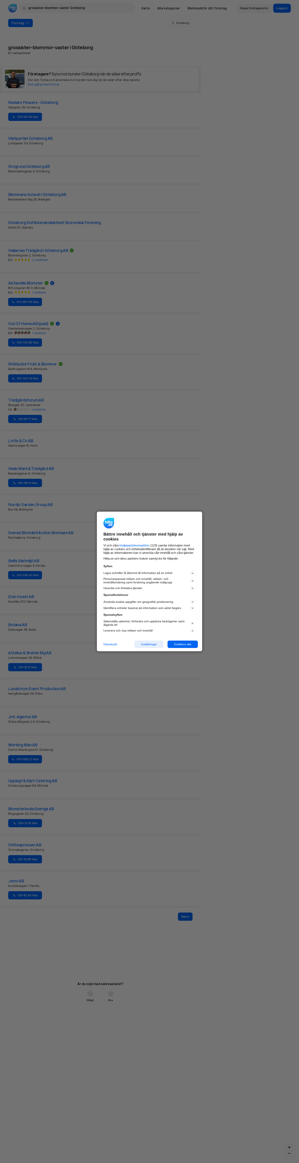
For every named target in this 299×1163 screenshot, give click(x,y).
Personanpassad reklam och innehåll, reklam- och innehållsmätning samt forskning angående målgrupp (137, 580)
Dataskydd (110, 644)
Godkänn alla (182, 644)
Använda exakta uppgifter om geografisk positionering (138, 601)
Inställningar (149, 644)
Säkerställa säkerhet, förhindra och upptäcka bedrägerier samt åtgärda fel (144, 623)
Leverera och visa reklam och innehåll (128, 630)
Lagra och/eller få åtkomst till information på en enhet (137, 573)
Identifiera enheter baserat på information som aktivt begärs (142, 608)
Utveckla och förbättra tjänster (122, 588)
